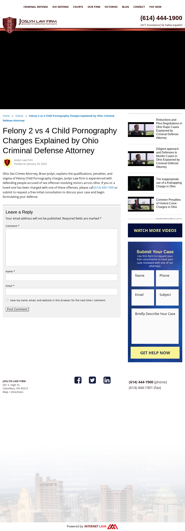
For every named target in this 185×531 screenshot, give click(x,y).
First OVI (63, 428)
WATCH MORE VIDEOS (155, 230)
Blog (125, 6)
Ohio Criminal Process (23, 476)
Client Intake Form (161, 494)
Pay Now (155, 6)
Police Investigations (28, 428)
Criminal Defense (35, 6)
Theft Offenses (23, 463)
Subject (165, 294)
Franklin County (114, 428)
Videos (151, 468)
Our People (155, 448)
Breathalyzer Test (70, 468)
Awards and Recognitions (157, 431)
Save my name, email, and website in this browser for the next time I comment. (58, 300)
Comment (13, 226)
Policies (112, 510)
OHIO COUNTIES (106, 423)
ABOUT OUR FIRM (152, 423)
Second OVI (66, 433)
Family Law (155, 458)
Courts (78, 6)
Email (10, 286)
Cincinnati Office (160, 463)
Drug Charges (22, 438)
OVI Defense (60, 6)
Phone (164, 275)
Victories (111, 6)
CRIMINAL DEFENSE (19, 423)
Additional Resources (163, 453)
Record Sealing (23, 468)
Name (10, 271)
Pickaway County (115, 453)
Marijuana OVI (68, 443)
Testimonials (156, 438)
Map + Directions (13, 392)
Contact (139, 6)
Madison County (114, 443)
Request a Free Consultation (158, 487)
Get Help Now (155, 352)
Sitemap (151, 510)
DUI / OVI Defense (63, 423)
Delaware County (115, 438)
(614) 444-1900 (161, 17)
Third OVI (64, 438)
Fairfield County (114, 433)
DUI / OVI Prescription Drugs (72, 476)
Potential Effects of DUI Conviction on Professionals (72, 489)
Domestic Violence (26, 458)
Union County (112, 458)
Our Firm (94, 6)
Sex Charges (21, 443)
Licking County (113, 448)
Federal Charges (24, 433)
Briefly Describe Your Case (155, 313)
